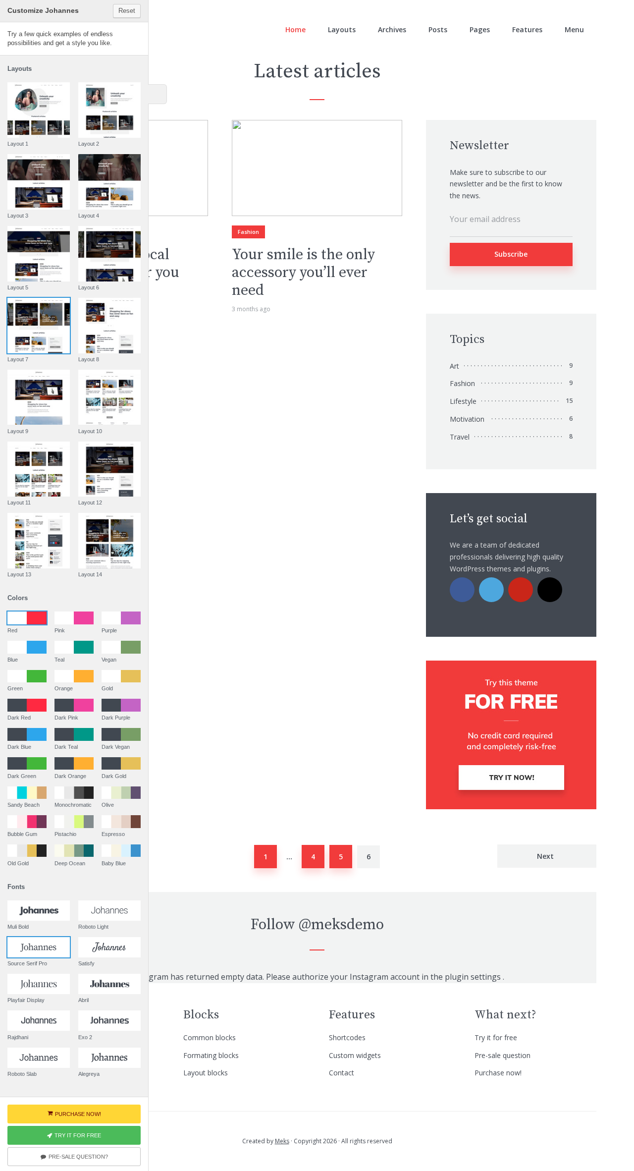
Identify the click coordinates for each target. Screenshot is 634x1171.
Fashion (248, 231)
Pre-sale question (502, 1055)
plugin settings (474, 976)
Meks (282, 1141)
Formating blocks (211, 1055)
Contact (341, 1072)
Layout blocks (205, 1072)
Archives (392, 29)
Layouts (342, 29)
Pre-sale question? (78, 1157)
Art (454, 366)
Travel (460, 437)
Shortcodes (347, 1037)
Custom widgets (355, 1055)
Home (295, 29)
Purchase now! (498, 1072)
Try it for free (496, 1037)
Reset (126, 10)
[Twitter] (491, 589)
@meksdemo (341, 924)
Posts (437, 29)
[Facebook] (462, 589)
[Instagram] (549, 589)
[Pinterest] (520, 589)
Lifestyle (463, 401)
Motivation (467, 419)
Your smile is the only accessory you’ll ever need (303, 272)
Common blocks (209, 1037)
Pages (480, 29)
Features (527, 29)
